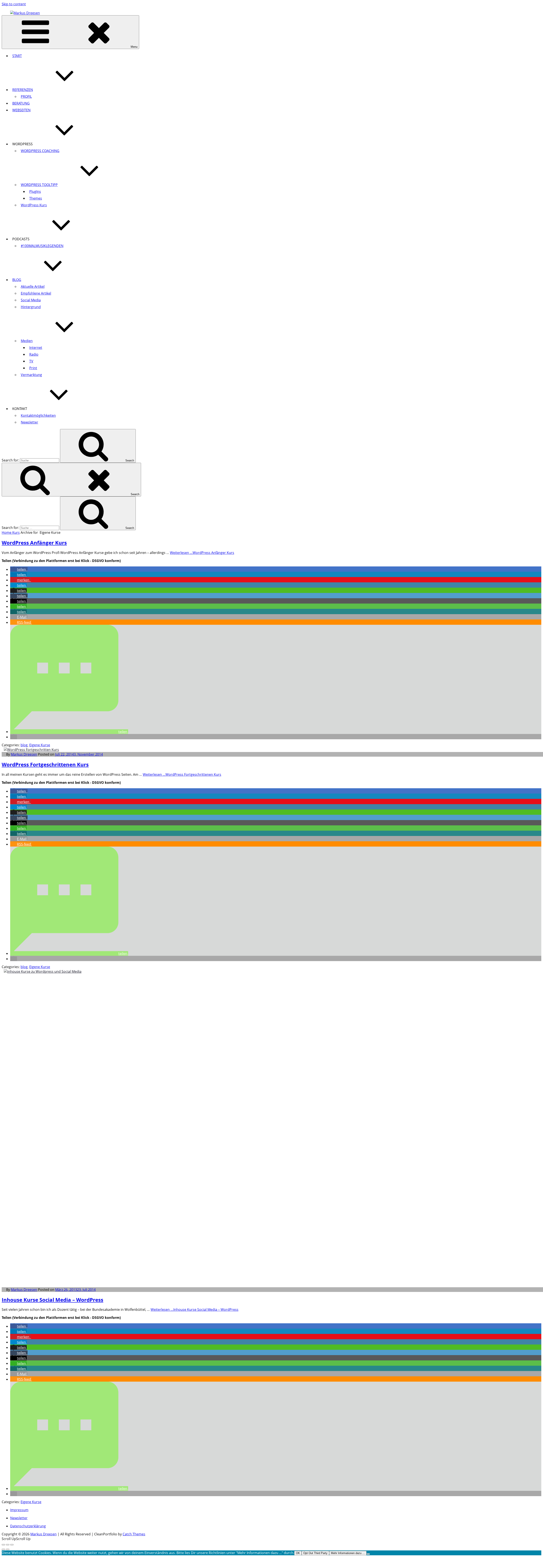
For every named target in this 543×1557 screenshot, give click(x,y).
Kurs (16, 532)
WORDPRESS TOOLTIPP (39, 184)
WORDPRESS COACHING (40, 150)
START (17, 55)
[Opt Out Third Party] (368, 1554)
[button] (19, 569)
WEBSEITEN (21, 110)
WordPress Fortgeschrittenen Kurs (45, 764)
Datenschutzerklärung (28, 1526)
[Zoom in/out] (12, 1544)
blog (24, 745)
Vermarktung (31, 374)
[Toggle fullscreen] (7, 1544)
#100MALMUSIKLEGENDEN (42, 245)
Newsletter (29, 422)
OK (298, 1553)
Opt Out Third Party (315, 1553)
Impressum (19, 1510)
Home (7, 532)
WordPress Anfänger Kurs (34, 542)
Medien (27, 340)
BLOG (16, 279)
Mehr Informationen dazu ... (348, 1553)
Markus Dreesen (24, 754)
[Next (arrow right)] (7, 1549)
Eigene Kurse (39, 745)
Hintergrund (31, 307)
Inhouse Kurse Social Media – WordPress (52, 1299)
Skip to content (14, 4)
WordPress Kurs (34, 205)
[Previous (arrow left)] (3, 1549)
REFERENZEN (22, 89)
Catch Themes (134, 1534)
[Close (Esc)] (3, 1544)
